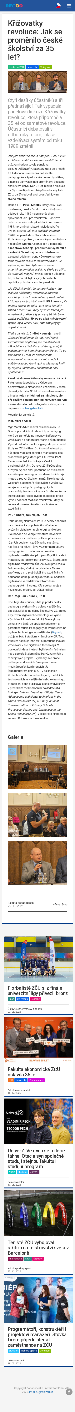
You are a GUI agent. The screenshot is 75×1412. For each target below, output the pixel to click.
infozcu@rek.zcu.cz (41, 1391)
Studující (22, 1172)
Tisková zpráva (29, 1350)
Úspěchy (35, 999)
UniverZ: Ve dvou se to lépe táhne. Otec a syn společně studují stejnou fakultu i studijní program (36, 1158)
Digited (56, 632)
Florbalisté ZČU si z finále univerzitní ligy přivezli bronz (38, 990)
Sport (11, 999)
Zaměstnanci (36, 1080)
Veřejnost (45, 67)
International (15, 1258)
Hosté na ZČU (16, 67)
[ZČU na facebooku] (69, 1392)
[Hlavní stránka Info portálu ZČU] (14, 5)
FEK (11, 1080)
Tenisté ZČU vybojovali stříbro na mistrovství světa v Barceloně (38, 1248)
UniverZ (34, 1172)
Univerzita (32, 67)
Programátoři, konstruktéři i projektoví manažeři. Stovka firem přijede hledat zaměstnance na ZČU (37, 1337)
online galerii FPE (32, 408)
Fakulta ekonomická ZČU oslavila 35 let (34, 1072)
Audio (12, 1172)
